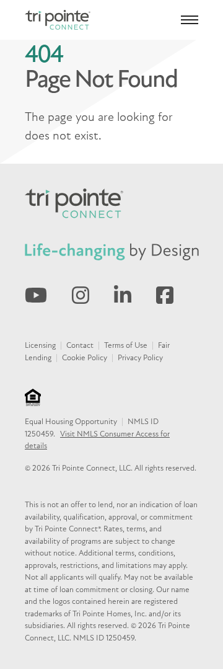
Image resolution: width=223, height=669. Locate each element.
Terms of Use (125, 346)
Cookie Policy (84, 358)
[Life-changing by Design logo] (112, 251)
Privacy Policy (140, 358)
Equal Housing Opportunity (71, 422)
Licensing (40, 346)
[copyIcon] (33, 397)
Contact (80, 346)
